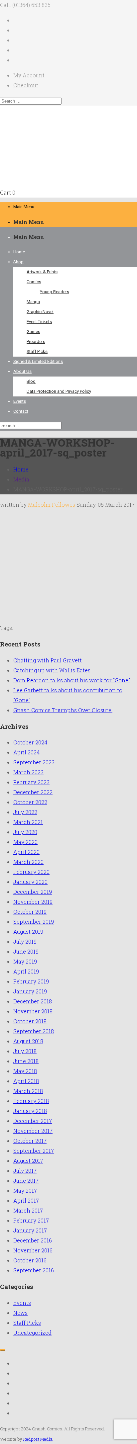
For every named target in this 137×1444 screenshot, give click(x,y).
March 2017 (28, 1210)
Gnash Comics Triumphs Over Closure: (62, 710)
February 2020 (31, 871)
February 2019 (31, 981)
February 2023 (31, 782)
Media (21, 479)
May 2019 (25, 961)
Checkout (25, 85)
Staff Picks (27, 1322)
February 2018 (31, 1100)
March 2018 (28, 1090)
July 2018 (25, 1051)
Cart (5, 192)
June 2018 (26, 1061)
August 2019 (28, 931)
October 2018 (30, 1021)
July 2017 (25, 1170)
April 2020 (26, 851)
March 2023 (28, 772)
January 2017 (30, 1230)
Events (22, 1302)
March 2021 (28, 821)
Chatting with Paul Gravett (47, 660)
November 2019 (33, 901)
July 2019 (25, 941)
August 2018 (28, 1041)
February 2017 (31, 1220)
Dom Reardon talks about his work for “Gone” (71, 680)
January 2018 (30, 1110)
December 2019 (32, 891)
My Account (29, 75)
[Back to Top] (2, 1350)
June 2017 (26, 1180)
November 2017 (33, 1130)
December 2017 (32, 1120)
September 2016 (33, 1270)
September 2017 (33, 1150)
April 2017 (26, 1200)
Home (21, 469)
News (20, 1312)
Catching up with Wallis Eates (51, 670)
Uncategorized (32, 1332)
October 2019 (30, 911)
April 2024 (26, 752)
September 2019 (33, 921)
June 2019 (26, 951)
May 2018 (25, 1070)
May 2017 (25, 1190)
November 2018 (33, 1011)
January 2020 (30, 881)
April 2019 (26, 971)
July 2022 (25, 811)
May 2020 (25, 841)
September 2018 (33, 1031)
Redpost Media (38, 1439)
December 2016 (32, 1240)
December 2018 (32, 1001)
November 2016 (33, 1250)
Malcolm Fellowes (51, 504)
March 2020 (28, 861)
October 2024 (30, 742)
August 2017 (28, 1160)
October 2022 (30, 802)
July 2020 (25, 831)
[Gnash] (61, 182)
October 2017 (30, 1140)
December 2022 (33, 792)
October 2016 (30, 1260)
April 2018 (26, 1080)
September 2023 (34, 762)
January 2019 (30, 991)
